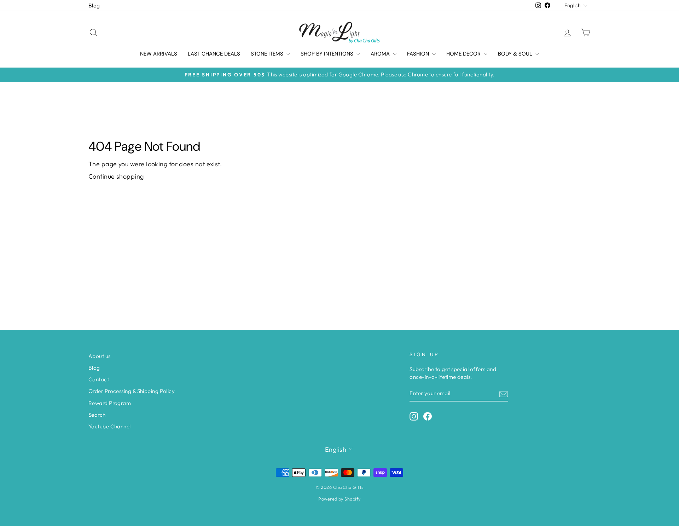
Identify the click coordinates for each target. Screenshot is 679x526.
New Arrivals (158, 53)
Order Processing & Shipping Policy (131, 391)
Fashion (418, 53)
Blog (94, 5)
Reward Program (109, 403)
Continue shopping (116, 176)
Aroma (381, 53)
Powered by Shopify (339, 499)
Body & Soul (516, 53)
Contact (98, 379)
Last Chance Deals (214, 53)
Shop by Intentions (328, 53)
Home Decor (464, 53)
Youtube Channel (109, 426)
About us (99, 356)
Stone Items (268, 53)
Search (97, 414)
